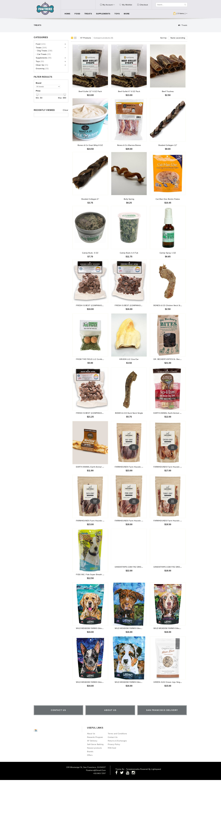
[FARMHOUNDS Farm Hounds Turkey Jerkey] (167, 496)
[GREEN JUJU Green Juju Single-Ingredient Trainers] (167, 657)
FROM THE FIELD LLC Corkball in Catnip (94, 359)
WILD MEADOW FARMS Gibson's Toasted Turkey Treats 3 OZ (142, 682)
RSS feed (112, 748)
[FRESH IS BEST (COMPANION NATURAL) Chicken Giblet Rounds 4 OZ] (90, 281)
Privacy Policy (114, 744)
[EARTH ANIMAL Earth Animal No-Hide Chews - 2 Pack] (167, 388)
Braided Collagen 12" (167, 145)
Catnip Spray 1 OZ (168, 253)
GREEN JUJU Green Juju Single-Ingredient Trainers (176, 682)
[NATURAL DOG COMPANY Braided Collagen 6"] (90, 173)
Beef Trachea (168, 91)
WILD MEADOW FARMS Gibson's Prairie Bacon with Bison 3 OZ (104, 682)
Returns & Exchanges (117, 741)
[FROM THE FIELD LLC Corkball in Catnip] (90, 335)
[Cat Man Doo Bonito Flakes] (167, 173)
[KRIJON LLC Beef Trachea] (167, 65)
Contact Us (113, 737)
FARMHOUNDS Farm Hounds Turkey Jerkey (172, 521)
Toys (117, 14)
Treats (88, 14)
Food (77, 14)
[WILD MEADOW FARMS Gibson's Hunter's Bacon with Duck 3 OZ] (167, 604)
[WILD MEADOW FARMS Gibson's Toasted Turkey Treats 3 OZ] (129, 657)
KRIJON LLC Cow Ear (129, 359)
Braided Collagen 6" (90, 199)
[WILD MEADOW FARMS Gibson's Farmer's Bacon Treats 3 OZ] (129, 604)
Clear (65, 110)
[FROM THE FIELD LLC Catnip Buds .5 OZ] (90, 227)
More (126, 14)
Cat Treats (44, 54)
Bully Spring (129, 199)
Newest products (94, 748)
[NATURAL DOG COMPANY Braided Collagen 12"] (167, 119)
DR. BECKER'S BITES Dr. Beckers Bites (171, 359)
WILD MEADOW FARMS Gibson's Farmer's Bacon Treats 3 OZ (142, 628)
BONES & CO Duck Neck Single (129, 413)
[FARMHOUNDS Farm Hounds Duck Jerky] (90, 496)
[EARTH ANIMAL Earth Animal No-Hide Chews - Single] (90, 442)
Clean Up (42, 65)
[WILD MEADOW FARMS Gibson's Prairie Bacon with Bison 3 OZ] (90, 657)
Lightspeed (156, 769)
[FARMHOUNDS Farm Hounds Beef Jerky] (129, 442)
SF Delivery (92, 741)
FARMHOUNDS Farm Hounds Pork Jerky (133, 521)
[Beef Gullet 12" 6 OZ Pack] (90, 65)
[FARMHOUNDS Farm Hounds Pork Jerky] (129, 496)
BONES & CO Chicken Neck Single (168, 305)
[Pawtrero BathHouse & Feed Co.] (45, 8)
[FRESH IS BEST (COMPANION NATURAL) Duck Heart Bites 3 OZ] (90, 388)
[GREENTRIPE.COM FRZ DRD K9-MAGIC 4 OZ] (167, 546)
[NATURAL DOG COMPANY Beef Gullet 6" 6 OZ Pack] (129, 65)
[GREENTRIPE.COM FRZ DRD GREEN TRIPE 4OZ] (129, 546)
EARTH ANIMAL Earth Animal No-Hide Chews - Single (99, 467)
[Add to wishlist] (106, 46)
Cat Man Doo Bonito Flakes (168, 199)
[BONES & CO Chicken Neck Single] (167, 281)
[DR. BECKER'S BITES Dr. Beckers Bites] (167, 335)
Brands (90, 751)
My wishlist (127, 5)
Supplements (103, 14)
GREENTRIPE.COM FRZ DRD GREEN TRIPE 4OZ (137, 567)
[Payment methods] (36, 731)
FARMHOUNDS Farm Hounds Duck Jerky (94, 521)
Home (67, 14)
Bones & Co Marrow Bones (129, 145)
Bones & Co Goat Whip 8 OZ (90, 145)
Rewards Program (95, 737)
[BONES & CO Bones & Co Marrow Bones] (129, 119)
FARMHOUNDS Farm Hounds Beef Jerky (133, 467)
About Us (91, 734)
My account (108, 5)
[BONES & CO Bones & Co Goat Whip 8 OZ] (90, 119)
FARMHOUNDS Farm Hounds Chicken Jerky (172, 467)
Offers (90, 755)
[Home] (179, 25)
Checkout (144, 5)
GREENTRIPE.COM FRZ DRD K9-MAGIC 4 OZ (174, 567)
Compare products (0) (103, 38)
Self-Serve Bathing (95, 744)
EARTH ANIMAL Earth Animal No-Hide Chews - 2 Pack (177, 413)
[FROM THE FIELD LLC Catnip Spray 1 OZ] (167, 227)
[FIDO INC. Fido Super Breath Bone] (90, 550)
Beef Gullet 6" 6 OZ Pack (129, 91)
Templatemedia (133, 769)
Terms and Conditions (117, 734)
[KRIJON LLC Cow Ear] (129, 335)
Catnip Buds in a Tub (129, 253)
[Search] (185, 5)
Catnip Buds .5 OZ (90, 253)
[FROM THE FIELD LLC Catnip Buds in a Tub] (129, 227)
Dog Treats (44, 51)
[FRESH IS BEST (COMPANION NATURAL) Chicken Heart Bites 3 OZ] (129, 281)
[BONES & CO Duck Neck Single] (129, 388)
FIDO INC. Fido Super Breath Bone (91, 574)
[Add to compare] (106, 50)
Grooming (42, 68)
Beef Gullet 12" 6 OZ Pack (90, 91)
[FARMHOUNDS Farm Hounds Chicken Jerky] (167, 442)
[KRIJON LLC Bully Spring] (129, 173)
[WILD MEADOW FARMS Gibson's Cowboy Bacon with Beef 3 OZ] (90, 604)
